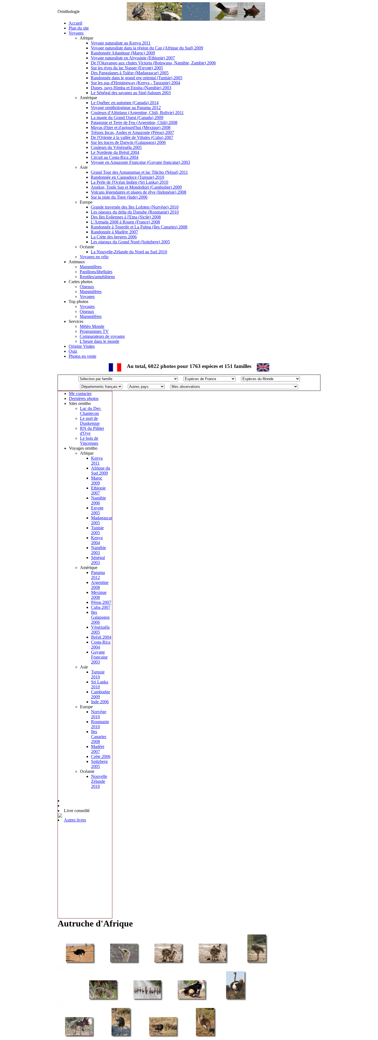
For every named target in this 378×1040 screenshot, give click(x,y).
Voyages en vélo (94, 256)
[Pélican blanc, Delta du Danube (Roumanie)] (196, 19)
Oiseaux (87, 286)
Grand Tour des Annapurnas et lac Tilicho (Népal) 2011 (139, 172)
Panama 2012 (98, 575)
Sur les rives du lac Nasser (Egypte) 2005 (127, 67)
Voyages (76, 33)
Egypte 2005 (97, 510)
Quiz (73, 351)
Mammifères (91, 266)
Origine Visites (82, 346)
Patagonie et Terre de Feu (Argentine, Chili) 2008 (134, 122)
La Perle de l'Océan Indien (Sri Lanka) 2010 (129, 182)
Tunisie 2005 (97, 530)
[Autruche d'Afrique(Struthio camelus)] (80, 961)
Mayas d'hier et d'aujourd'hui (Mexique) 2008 (130, 127)
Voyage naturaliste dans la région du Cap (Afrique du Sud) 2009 (147, 48)
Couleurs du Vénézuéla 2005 (116, 147)
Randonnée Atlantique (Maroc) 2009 (123, 53)
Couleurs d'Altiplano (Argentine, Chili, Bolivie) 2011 (137, 112)
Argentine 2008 (99, 585)
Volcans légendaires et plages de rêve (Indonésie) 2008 (138, 192)
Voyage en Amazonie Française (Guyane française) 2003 (140, 162)
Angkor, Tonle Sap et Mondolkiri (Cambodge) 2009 (136, 187)
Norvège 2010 (98, 714)
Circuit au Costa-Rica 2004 (114, 157)
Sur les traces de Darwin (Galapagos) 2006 (128, 142)
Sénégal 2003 (98, 560)
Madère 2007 (97, 749)
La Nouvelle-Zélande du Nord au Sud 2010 (129, 251)
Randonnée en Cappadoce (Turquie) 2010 (127, 177)
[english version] (263, 370)
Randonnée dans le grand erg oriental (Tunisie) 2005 (136, 77)
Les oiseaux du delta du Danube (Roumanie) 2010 (135, 212)
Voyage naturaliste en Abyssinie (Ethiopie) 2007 (133, 58)
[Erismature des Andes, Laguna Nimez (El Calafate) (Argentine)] (251, 19)
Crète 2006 (100, 756)
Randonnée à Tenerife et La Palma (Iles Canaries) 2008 (139, 227)
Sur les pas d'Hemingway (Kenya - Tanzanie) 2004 (135, 82)
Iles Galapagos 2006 (100, 617)
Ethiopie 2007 (98, 490)
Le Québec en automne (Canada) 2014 (125, 102)
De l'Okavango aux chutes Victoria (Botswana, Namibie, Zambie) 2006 (153, 62)
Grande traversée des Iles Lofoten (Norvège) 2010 (134, 207)
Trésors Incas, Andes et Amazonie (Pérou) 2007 (132, 132)
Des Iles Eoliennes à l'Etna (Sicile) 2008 (126, 217)
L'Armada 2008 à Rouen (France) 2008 (125, 222)
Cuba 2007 (100, 607)
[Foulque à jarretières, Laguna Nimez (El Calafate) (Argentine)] (223, 19)
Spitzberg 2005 (99, 764)
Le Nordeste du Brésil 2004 (115, 152)
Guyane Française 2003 (99, 657)
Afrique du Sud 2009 (100, 470)
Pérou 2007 (101, 602)
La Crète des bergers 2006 (114, 237)
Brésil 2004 (101, 637)
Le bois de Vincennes (89, 441)
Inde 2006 (100, 701)
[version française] (115, 370)
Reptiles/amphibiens (97, 276)
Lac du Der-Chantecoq (90, 411)
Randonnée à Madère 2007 (114, 232)
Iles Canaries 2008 (98, 736)
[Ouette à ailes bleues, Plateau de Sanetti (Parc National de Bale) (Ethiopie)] (140, 19)
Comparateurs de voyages (102, 336)
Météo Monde (92, 326)
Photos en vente (82, 356)
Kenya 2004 (97, 540)
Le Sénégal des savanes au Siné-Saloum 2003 (131, 92)
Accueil (75, 23)
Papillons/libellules (96, 271)
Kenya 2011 (97, 460)
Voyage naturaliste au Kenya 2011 (121, 43)
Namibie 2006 (98, 500)
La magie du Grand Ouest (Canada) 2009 (127, 117)
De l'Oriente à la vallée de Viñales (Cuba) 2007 (132, 137)
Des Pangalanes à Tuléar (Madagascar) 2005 (130, 72)
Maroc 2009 (96, 480)
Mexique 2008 (99, 595)
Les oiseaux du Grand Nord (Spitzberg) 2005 (130, 241)
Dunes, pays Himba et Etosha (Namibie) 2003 (131, 87)
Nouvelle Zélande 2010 (99, 781)
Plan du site (79, 28)
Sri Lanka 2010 (99, 684)
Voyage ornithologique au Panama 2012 (126, 107)
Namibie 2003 (98, 550)
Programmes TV (94, 331)
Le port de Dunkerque (90, 421)
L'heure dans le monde (99, 341)
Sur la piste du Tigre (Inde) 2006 (119, 197)
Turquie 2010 (98, 674)
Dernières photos (84, 398)
